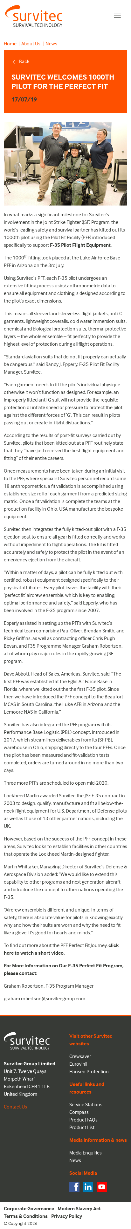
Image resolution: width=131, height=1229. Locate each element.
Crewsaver (80, 1056)
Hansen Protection (89, 1071)
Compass (79, 1112)
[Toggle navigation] (117, 16)
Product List (81, 1127)
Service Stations (85, 1104)
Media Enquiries (85, 1152)
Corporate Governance (29, 1208)
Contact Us (15, 1106)
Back (24, 61)
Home (10, 43)
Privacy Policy (66, 1216)
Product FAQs (83, 1119)
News (51, 43)
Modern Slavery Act (79, 1208)
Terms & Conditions (26, 1216)
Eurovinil (78, 1064)
